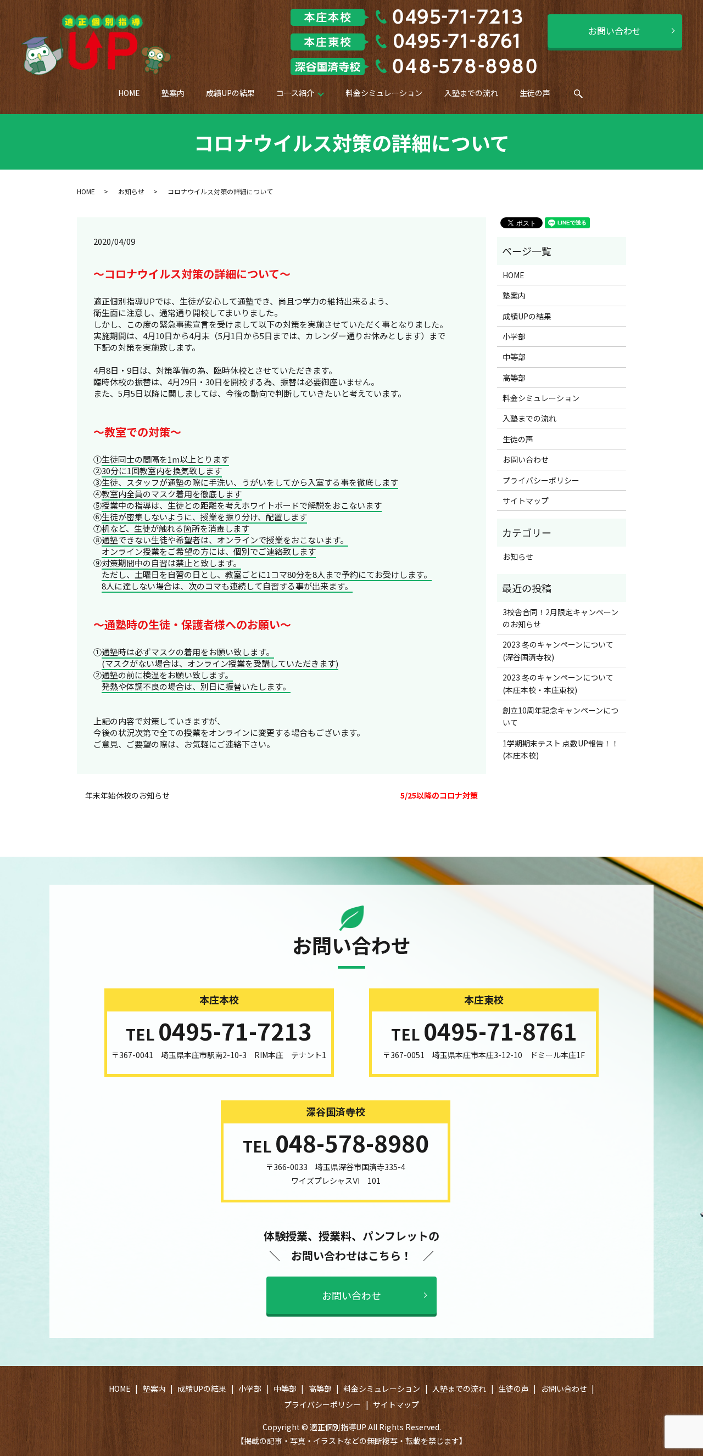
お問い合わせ (614, 30)
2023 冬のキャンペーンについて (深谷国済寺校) (562, 650)
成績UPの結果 (230, 92)
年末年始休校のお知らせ (127, 795)
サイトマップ (526, 500)
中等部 (514, 356)
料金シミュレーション (383, 92)
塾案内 (173, 92)
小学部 (514, 336)
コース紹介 (295, 92)
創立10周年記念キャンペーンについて (560, 716)
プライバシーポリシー (541, 480)
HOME (129, 92)
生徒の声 (535, 92)
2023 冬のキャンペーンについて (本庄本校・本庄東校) (562, 683)
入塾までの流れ (471, 92)
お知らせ (131, 191)
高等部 (514, 377)
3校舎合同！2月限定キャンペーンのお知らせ (560, 617)
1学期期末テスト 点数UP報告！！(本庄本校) (561, 749)
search (586, 97)
